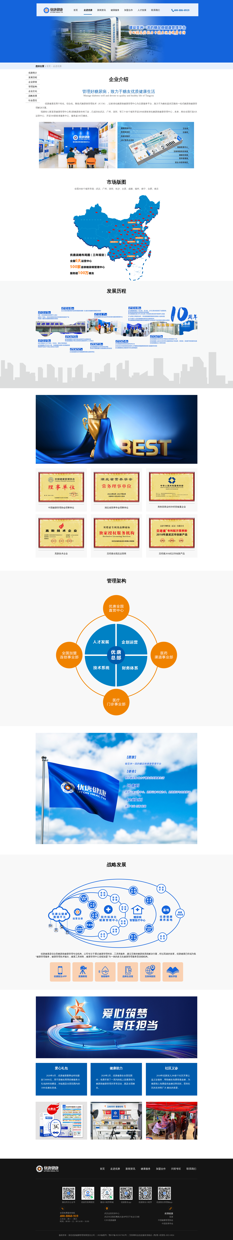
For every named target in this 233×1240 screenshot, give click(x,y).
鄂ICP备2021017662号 (118, 1235)
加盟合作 (161, 1168)
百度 (171, 1217)
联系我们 (191, 1168)
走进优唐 (115, 1168)
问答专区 (176, 1168)
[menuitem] (75, 10)
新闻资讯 (130, 1168)
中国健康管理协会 (165, 1220)
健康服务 (145, 1168)
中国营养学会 (167, 1224)
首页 (102, 1168)
